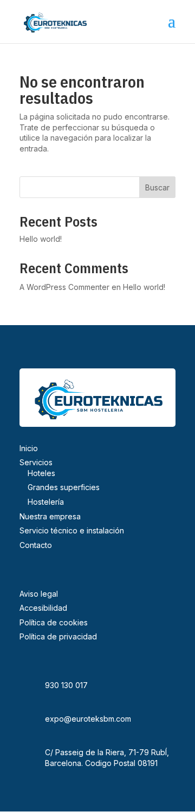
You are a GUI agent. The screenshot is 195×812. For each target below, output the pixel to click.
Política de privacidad (58, 636)
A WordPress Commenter (64, 287)
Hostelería (46, 501)
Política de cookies (54, 622)
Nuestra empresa (50, 516)
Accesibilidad (43, 607)
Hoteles (41, 473)
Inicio (29, 448)
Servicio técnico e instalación (72, 530)
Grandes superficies (64, 487)
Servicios (36, 462)
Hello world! (41, 238)
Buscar (157, 187)
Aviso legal (39, 593)
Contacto (36, 545)
